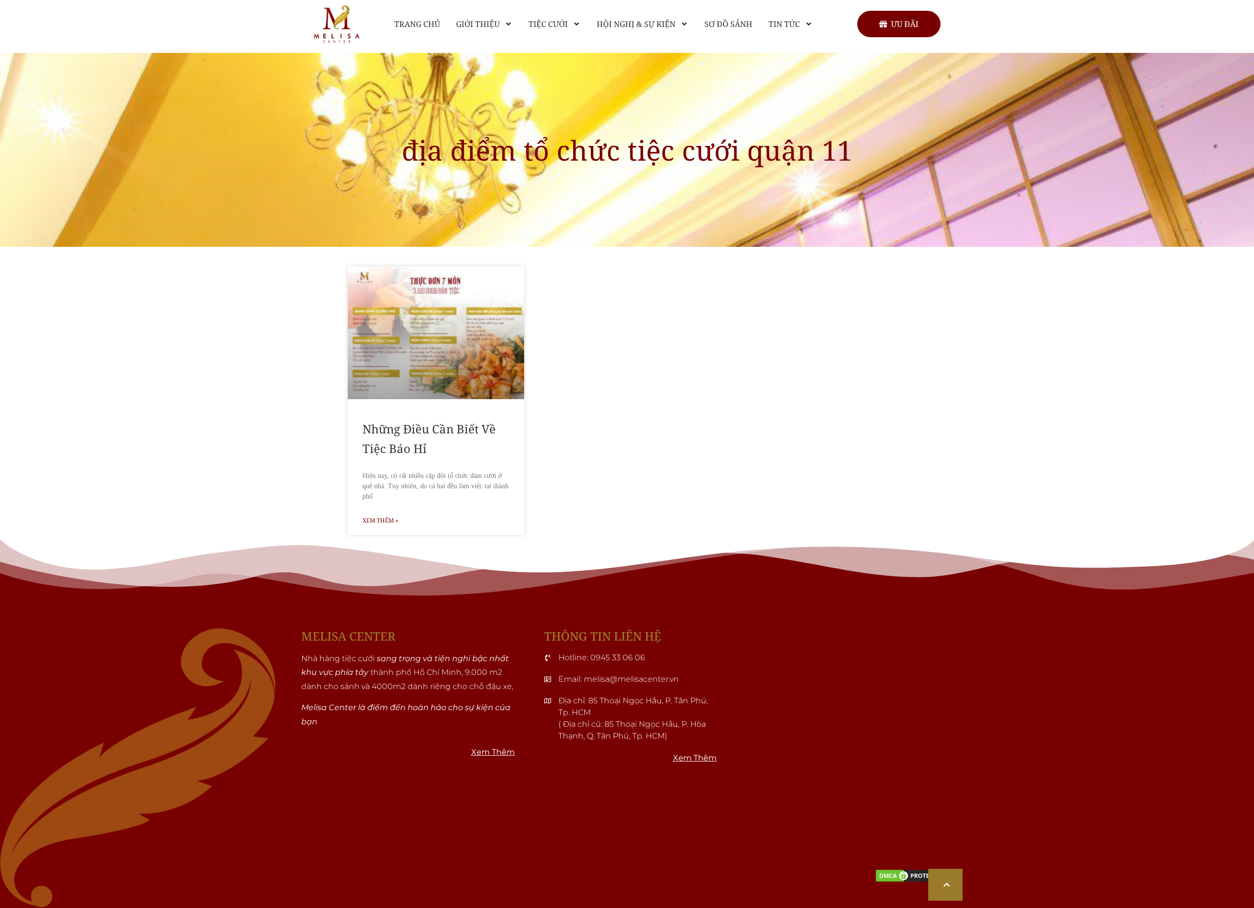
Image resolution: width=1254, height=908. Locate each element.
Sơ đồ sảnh (728, 24)
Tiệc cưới (548, 24)
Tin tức (784, 24)
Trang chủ (417, 24)
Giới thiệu (478, 24)
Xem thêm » (380, 520)
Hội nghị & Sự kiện (636, 24)
